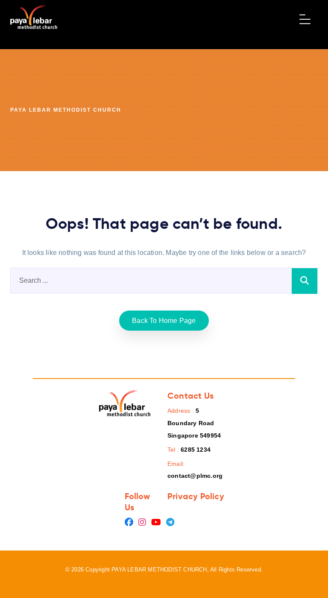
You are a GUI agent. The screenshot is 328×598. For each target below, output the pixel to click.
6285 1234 (196, 449)
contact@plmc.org (195, 475)
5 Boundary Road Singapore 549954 (194, 423)
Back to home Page (164, 320)
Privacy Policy (195, 496)
